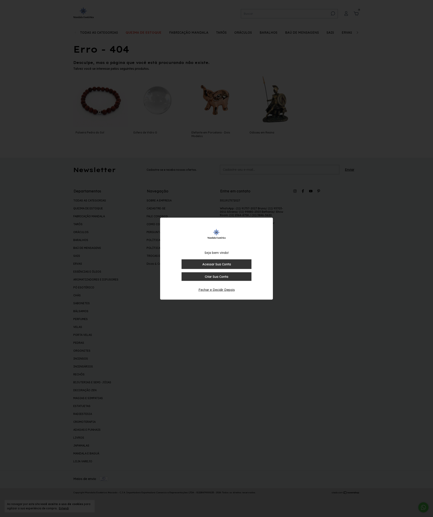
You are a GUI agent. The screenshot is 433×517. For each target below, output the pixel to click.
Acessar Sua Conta (216, 264)
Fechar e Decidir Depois (216, 290)
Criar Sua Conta (216, 276)
